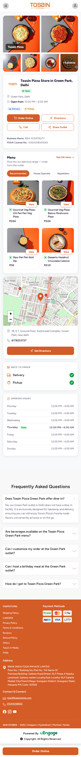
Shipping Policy (11, 613)
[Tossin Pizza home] (40, 6)
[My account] (75, 6)
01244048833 (14, 703)
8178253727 (19, 340)
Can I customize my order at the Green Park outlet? (35, 551)
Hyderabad (44, 724)
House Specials (42, 173)
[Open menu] (6, 6)
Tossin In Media (11, 647)
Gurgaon (32, 724)
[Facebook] (4, 712)
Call (25, 127)
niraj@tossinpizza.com (19, 697)
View (31, 204)
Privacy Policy (10, 623)
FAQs (5, 652)
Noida (66, 724)
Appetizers (63, 173)
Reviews (7, 633)
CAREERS (8, 618)
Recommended (18, 173)
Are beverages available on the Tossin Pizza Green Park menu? (34, 533)
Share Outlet (60, 127)
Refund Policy (10, 637)
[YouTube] (14, 712)
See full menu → (65, 157)
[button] (40, 297)
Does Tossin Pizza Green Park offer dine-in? (34, 498)
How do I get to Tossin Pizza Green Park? (33, 584)
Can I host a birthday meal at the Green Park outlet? (35, 568)
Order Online (25, 118)
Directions (60, 118)
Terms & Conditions (13, 627)
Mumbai (56, 724)
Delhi (22, 724)
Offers (6, 643)
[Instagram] (9, 712)
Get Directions (42, 350)
